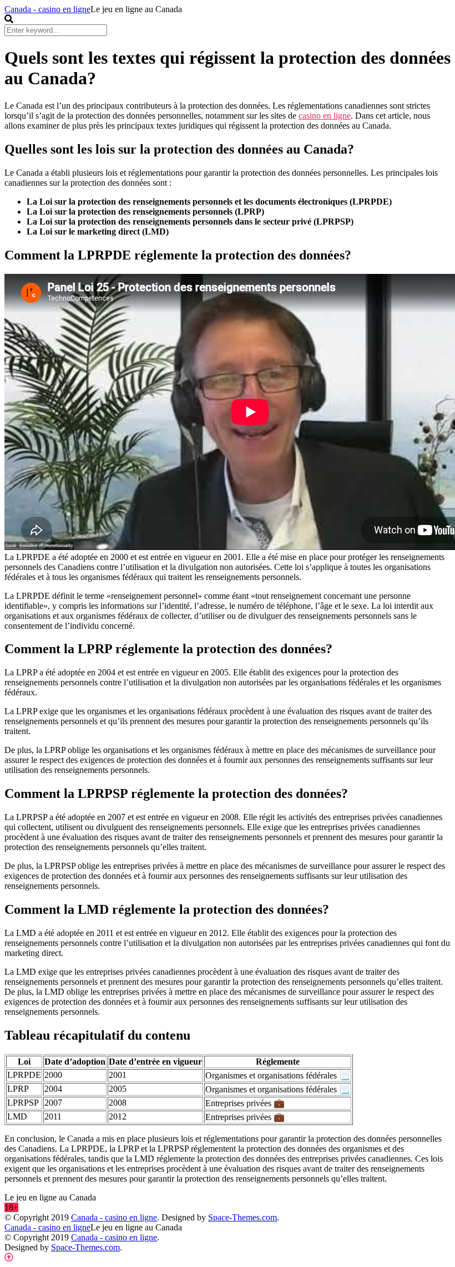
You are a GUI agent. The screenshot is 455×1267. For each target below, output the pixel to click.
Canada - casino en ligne (47, 9)
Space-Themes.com (242, 1217)
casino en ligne (325, 115)
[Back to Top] (8, 1257)
